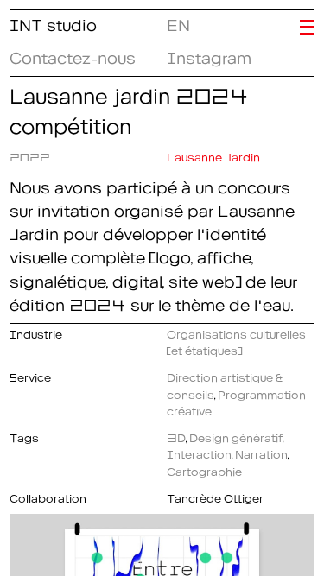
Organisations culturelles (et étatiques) (236, 340)
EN (175, 21)
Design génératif (236, 435)
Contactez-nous (73, 54)
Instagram (209, 54)
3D (176, 435)
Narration (261, 451)
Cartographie (204, 469)
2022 (30, 154)
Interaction (199, 451)
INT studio (53, 21)
